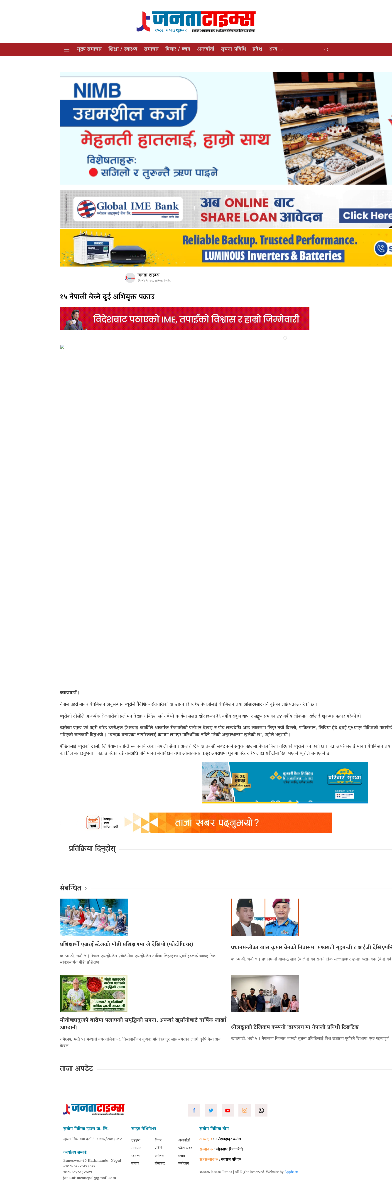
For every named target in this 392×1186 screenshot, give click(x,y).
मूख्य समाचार (89, 49)
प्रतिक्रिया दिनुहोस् (92, 849)
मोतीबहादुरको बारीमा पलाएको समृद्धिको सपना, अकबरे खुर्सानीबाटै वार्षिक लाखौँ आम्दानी (143, 1024)
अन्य (273, 49)
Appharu (291, 1172)
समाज (135, 1163)
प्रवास (181, 1156)
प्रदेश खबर (185, 1148)
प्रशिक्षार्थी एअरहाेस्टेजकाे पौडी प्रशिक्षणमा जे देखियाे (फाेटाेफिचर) (126, 945)
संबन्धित (70, 889)
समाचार (151, 49)
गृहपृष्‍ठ (135, 1140)
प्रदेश (257, 49)
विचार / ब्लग (177, 49)
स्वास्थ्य (135, 1156)
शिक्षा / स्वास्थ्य (122, 49)
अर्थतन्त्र (159, 1156)
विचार (158, 1140)
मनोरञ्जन (183, 1163)
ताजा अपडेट (76, 1069)
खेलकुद (160, 1163)
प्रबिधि (158, 1148)
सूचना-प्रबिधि (233, 49)
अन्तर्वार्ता (205, 49)
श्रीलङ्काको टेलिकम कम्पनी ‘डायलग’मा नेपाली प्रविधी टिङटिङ (295, 1028)
